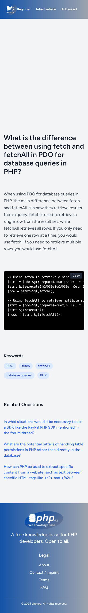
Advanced (69, 9)
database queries (19, 375)
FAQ (44, 587)
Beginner (24, 9)
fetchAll (44, 366)
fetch (26, 366)
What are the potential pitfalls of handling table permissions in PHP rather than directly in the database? (43, 450)
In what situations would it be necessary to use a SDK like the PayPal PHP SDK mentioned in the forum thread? (43, 427)
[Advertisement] (44, 65)
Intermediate (46, 9)
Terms (44, 580)
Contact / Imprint (44, 572)
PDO (10, 366)
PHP (43, 375)
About (44, 565)
